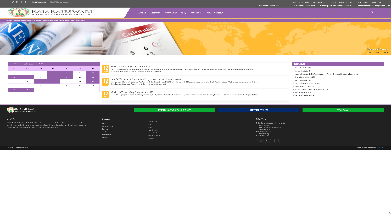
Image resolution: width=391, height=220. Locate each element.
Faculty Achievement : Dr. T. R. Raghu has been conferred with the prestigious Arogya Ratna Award (326, 74)
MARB (334, 2)
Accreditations (197, 13)
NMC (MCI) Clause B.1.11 (321, 2)
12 (67, 77)
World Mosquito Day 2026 (303, 80)
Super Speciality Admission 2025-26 (326, 5)
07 (93, 73)
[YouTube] (21, 2)
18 (53, 81)
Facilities (105, 129)
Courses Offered (107, 126)
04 (53, 73)
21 (93, 81)
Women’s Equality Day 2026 (303, 71)
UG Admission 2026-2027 (293, 5)
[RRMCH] (43, 22)
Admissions (156, 13)
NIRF (379, 2)
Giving (150, 124)
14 (93, 77)
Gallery (183, 13)
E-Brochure (306, 2)
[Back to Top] (389, 213)
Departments (106, 135)
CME (209, 13)
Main (370, 52)
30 (27, 90)
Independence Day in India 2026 (305, 86)
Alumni (341, 2)
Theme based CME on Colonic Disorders (307, 83)
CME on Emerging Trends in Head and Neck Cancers (311, 89)
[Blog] (25, 2)
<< (15, 64)
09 (27, 77)
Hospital (385, 52)
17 (40, 81)
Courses (296, 2)
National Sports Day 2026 (303, 68)
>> (42, 64)
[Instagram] (17, 2)
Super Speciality (153, 130)
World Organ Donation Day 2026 (305, 92)
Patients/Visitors (153, 121)
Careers (367, 2)
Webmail (358, 2)
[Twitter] (13, 2)
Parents (349, 2)
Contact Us (218, 13)
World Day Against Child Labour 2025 (130, 66)
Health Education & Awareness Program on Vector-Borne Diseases (146, 79)
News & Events (171, 13)
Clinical (150, 127)
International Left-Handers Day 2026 (306, 95)
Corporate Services (154, 136)
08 (14, 77)
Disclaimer (151, 138)
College (377, 52)
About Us (142, 13)
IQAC (374, 2)
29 (14, 90)
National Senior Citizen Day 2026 (305, 77)
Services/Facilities (153, 133)
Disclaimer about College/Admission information (369, 5)
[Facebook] (8, 2)
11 (53, 77)
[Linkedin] (270, 141)
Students (105, 137)
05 (67, 73)
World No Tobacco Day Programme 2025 (132, 92)
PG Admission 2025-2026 (259, 5)
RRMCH (381, 147)
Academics (106, 132)
